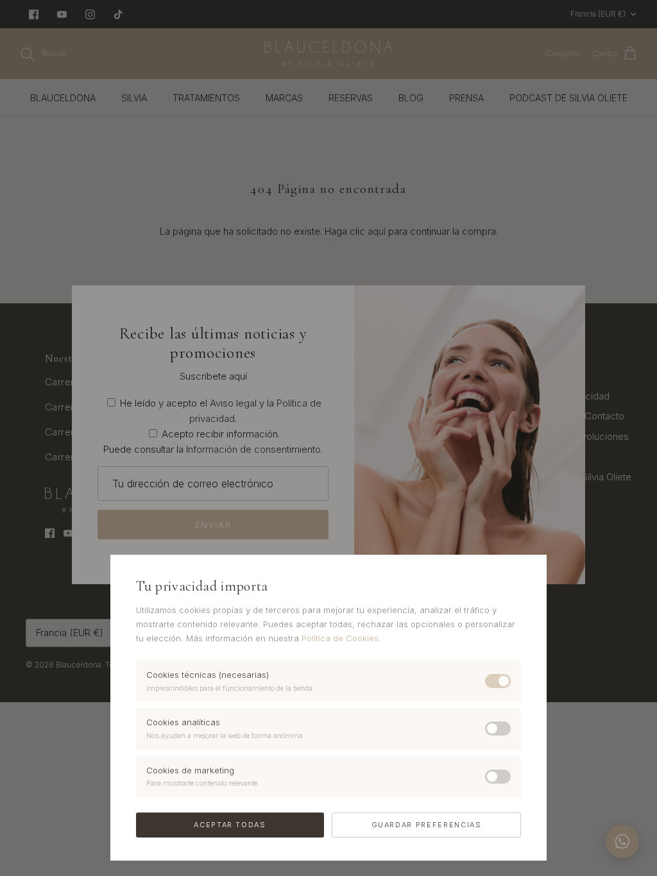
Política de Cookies (340, 638)
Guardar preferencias (426, 824)
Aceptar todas (230, 824)
